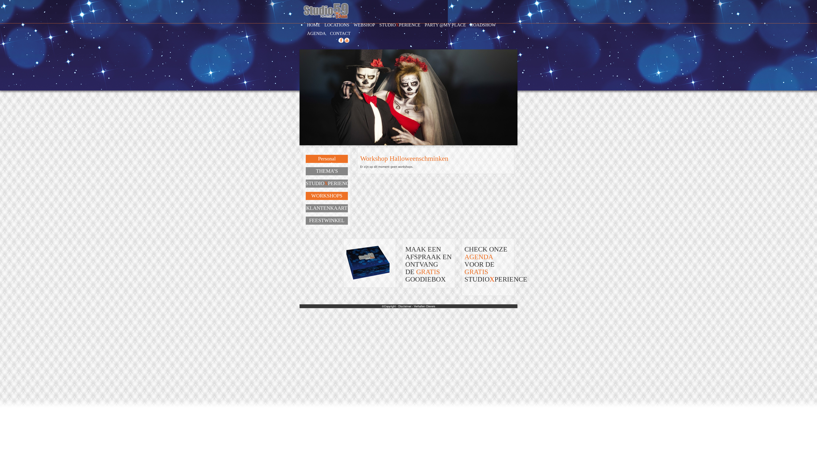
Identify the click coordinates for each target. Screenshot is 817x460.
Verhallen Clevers (424, 306)
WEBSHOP (364, 24)
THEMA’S (327, 171)
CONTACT (340, 33)
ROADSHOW (483, 24)
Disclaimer (404, 306)
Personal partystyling (326, 161)
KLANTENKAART (326, 208)
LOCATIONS (336, 24)
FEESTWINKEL (326, 220)
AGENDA (316, 33)
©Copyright (389, 306)
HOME (313, 24)
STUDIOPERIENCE (399, 24)
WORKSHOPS (326, 195)
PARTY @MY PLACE (445, 24)
